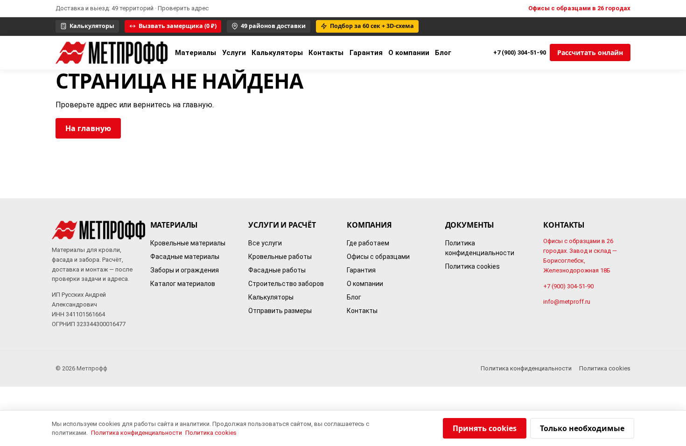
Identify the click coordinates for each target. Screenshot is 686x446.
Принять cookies (485, 428)
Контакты (362, 311)
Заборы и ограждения (184, 270)
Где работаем (368, 243)
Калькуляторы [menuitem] (277, 53)
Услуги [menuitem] (234, 53)
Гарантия (361, 270)
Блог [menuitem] (443, 53)
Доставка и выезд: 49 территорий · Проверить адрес (132, 8)
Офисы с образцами (378, 257)
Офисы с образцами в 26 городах (579, 8)
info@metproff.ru (566, 302)
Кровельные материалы (187, 243)
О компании (365, 284)
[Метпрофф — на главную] (112, 53)
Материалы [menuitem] (195, 53)
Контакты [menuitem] (325, 53)
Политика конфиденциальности (479, 248)
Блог (354, 297)
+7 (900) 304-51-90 (519, 52)
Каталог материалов (182, 284)
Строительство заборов (286, 284)
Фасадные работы (277, 270)
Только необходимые (582, 428)
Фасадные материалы (184, 257)
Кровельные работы (280, 257)
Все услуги (265, 243)
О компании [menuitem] (408, 53)
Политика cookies (472, 267)
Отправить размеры (280, 311)
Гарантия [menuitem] (366, 53)
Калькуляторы (271, 297)
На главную (88, 128)
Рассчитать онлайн (590, 52)
